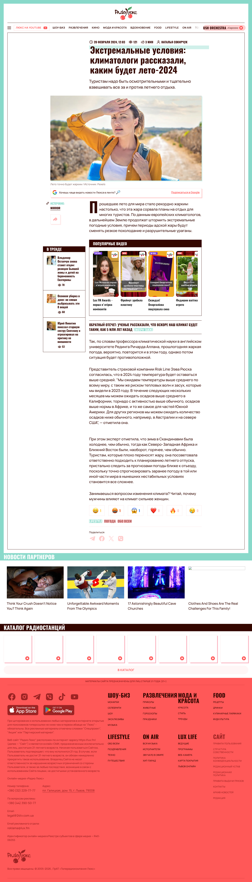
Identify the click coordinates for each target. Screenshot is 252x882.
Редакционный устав (226, 766)
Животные (149, 707)
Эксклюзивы (116, 719)
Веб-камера (185, 755)
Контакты (219, 786)
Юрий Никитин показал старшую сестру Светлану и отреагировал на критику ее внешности (69, 332)
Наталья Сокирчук (174, 42)
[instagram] (24, 696)
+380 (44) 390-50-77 (21, 803)
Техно (111, 755)
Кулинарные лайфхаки (227, 713)
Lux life (187, 736)
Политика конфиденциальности (227, 759)
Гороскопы (150, 713)
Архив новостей (223, 792)
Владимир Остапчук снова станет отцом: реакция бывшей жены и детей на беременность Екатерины (68, 268)
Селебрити (114, 707)
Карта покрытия (188, 760)
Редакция (219, 798)
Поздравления (117, 749)
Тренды (182, 719)
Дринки (218, 707)
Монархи (113, 702)
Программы (185, 749)
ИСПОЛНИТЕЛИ (151, 749)
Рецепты (218, 702)
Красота (183, 707)
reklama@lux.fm (18, 828)
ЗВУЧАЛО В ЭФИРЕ (153, 755)
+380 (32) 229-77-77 (21, 790)
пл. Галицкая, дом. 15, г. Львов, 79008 (68, 790)
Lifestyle (172, 27)
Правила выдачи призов (228, 781)
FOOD (158, 27)
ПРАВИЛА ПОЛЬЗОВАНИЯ (227, 743)
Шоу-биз (59, 27)
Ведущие (183, 743)
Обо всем (125, 521)
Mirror (55, 208)
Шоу (110, 713)
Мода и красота (115, 27)
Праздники (150, 719)
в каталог (126, 670)
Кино (95, 27)
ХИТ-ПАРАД (149, 760)
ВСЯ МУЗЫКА (150, 743)
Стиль (182, 713)
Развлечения (78, 27)
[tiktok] (62, 696)
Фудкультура (221, 719)
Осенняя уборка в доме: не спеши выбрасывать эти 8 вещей (69, 301)
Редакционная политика (222, 774)
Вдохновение (140, 27)
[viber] (120, 538)
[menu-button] (9, 27)
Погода (110, 521)
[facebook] (102, 538)
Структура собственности (223, 751)
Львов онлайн (187, 766)
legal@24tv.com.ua (20, 815)
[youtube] (74, 696)
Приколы (148, 702)
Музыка (112, 725)
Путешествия (116, 760)
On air (186, 27)
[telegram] (92, 538)
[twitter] (111, 538)
